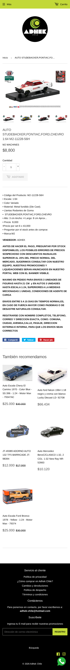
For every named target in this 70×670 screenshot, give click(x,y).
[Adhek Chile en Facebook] (58, 654)
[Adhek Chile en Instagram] (64, 654)
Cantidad (7, 160)
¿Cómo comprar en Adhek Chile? (35, 581)
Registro (60, 632)
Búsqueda (34, 648)
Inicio (5, 57)
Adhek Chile (36, 663)
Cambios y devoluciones (35, 585)
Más (9, 4)
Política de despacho (35, 590)
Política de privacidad (35, 576)
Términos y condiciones (35, 594)
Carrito (63, 4)
